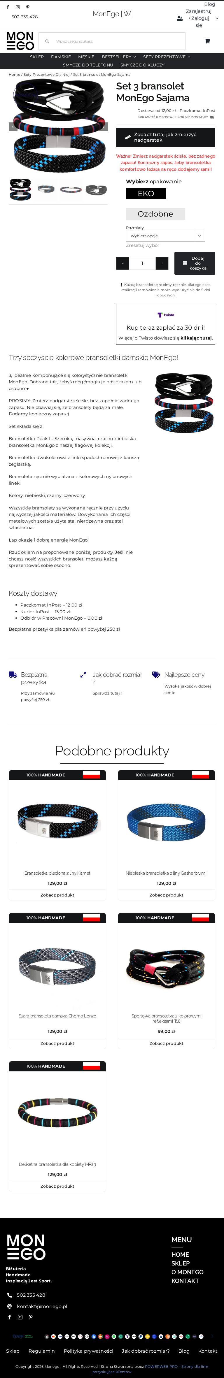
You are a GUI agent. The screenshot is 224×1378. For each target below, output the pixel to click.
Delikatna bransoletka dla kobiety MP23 (57, 1164)
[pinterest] (28, 7)
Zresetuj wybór (142, 245)
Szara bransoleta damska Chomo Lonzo (57, 1016)
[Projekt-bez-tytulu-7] (57, 782)
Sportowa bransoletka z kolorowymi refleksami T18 (167, 1018)
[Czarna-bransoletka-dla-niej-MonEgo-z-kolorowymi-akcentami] (57, 1073)
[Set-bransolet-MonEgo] (58, 126)
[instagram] (18, 7)
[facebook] (8, 7)
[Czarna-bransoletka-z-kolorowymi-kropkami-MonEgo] (166, 925)
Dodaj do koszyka (198, 263)
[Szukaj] (112, 40)
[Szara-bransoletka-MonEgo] (57, 925)
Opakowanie (166, 181)
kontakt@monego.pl (42, 1306)
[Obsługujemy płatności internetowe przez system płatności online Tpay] (112, 1336)
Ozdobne (156, 213)
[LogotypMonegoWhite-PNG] (20, 33)
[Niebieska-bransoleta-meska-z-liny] (166, 782)
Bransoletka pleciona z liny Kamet (57, 873)
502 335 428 (25, 17)
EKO (146, 193)
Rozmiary (135, 227)
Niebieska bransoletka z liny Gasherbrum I (167, 873)
